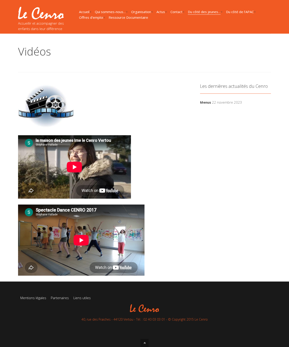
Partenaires (60, 298)
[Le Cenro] (41, 16)
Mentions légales (33, 298)
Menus (205, 102)
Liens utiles (82, 298)
